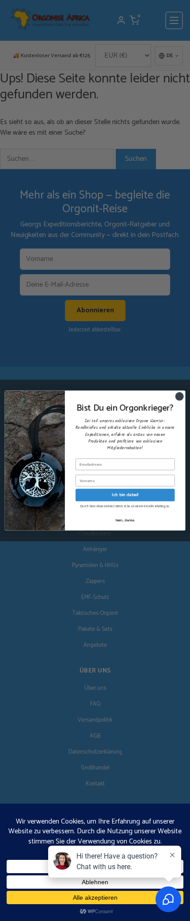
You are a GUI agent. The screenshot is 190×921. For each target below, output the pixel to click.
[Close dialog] (179, 396)
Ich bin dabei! (125, 494)
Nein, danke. (125, 520)
